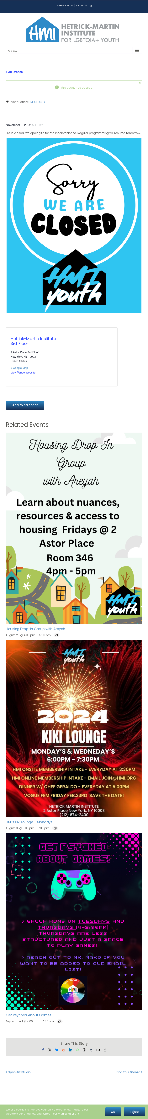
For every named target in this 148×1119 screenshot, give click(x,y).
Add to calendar (25, 405)
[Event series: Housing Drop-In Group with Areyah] (56, 635)
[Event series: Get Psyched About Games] (59, 1021)
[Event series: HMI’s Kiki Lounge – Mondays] (55, 828)
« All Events (14, 72)
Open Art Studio (19, 1072)
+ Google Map (19, 368)
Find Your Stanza (128, 1072)
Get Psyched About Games (28, 1015)
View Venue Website (23, 372)
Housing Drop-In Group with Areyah (35, 628)
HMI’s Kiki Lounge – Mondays (29, 822)
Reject (135, 1112)
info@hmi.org (84, 5)
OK (113, 1112)
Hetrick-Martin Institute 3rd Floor (33, 341)
